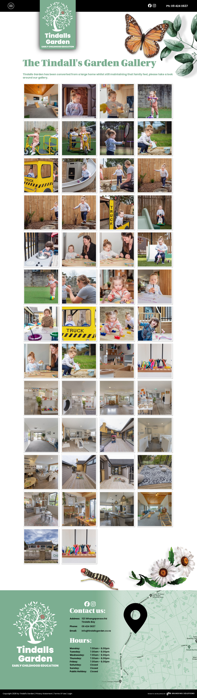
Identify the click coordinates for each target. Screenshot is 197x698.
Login (70, 693)
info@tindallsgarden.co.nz (96, 630)
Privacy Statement (44, 693)
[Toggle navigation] (11, 6)
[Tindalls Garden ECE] (41, 101)
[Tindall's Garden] (58, 24)
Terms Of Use (60, 693)
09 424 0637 (179, 6)
